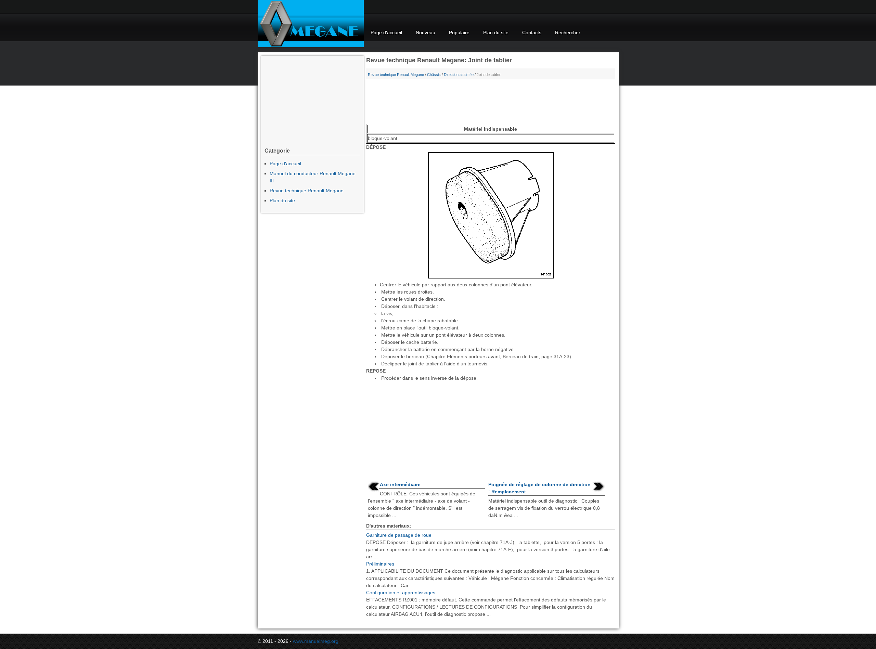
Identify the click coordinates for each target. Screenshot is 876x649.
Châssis (434, 75)
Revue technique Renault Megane (396, 75)
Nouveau (425, 32)
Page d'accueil (386, 32)
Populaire (459, 32)
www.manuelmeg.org (315, 641)
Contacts (531, 32)
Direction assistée (459, 75)
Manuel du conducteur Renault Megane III (313, 177)
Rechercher (567, 32)
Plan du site (495, 32)
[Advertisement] (490, 103)
